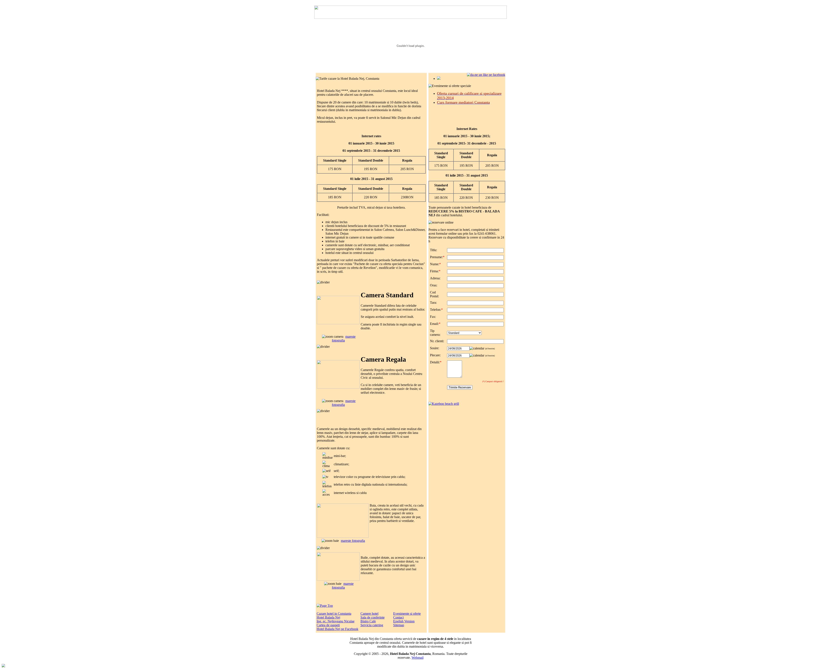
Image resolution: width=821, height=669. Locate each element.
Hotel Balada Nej (328, 617)
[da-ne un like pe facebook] (486, 75)
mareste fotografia (344, 338)
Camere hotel (369, 613)
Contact (398, 617)
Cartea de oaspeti (328, 625)
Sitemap (398, 625)
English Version (404, 621)
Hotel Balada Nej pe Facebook (337, 629)
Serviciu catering (371, 625)
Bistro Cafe (368, 621)
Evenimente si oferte (407, 613)
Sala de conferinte (372, 617)
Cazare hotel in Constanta (334, 613)
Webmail (418, 657)
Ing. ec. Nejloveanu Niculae (335, 621)
